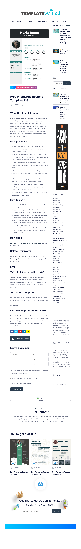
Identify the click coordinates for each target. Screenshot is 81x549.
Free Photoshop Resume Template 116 (19, 473)
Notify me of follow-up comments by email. (25, 378)
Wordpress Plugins (58, 298)
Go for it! (56, 511)
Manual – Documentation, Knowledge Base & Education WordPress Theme (65, 111)
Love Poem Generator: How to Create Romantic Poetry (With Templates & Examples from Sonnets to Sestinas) (65, 36)
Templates (56, 289)
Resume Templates (58, 282)
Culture (55, 218)
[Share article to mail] (28, 331)
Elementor (55, 229)
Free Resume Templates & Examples (26, 87)
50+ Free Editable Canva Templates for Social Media (64, 97)
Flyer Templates (57, 238)
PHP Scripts (56, 265)
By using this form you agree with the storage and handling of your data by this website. (29, 372)
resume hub (21, 256)
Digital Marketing (42, 21)
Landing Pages (57, 251)
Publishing (54, 21)
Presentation (56, 269)
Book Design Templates (59, 205)
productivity (56, 274)
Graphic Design (57, 245)
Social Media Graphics (59, 287)
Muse (54, 260)
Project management (58, 276)
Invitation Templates (58, 249)
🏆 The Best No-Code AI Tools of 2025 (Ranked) (65, 52)
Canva (55, 214)
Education (55, 227)
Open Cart (56, 262)
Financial (55, 236)
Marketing (56, 256)
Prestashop (56, 271)
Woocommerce (57, 294)
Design (55, 220)
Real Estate (56, 280)
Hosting (55, 247)
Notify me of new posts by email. (22, 383)
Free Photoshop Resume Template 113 (61, 473)
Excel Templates (57, 234)
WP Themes (28, 21)
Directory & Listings (58, 225)
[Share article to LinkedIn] (24, 331)
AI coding (55, 198)
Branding (55, 207)
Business (55, 209)
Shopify (55, 285)
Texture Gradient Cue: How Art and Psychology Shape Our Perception (64, 65)
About (64, 21)
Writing (55, 302)
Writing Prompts (57, 305)
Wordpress (56, 296)
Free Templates (16, 21)
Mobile (55, 258)
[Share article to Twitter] (16, 331)
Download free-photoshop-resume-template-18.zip (25, 243)
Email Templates (57, 231)
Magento (55, 254)
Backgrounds (56, 200)
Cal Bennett (16, 104)
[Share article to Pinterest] (20, 331)
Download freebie (22, 338)
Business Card (57, 211)
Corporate (56, 216)
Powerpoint (56, 267)
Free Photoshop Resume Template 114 (40, 473)
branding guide (14, 259)
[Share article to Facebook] (12, 331)
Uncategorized (57, 291)
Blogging (55, 202)
